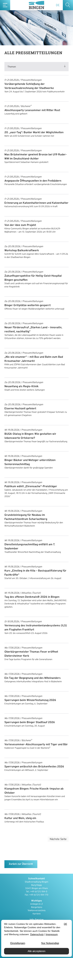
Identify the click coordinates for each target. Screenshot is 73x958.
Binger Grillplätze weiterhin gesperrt (27, 305)
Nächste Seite (58, 839)
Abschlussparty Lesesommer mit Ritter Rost (32, 110)
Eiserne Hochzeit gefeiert (20, 408)
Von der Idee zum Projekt (20, 225)
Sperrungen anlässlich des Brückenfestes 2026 (34, 766)
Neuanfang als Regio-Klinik (21, 386)
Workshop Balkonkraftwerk (21, 250)
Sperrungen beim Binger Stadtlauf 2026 (29, 722)
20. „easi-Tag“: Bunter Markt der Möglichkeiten (33, 132)
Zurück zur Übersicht (21, 864)
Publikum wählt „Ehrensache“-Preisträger (30, 486)
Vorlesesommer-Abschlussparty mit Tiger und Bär (36, 744)
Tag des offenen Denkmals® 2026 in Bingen (31, 597)
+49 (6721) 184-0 (38, 891)
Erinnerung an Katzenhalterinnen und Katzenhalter (36, 203)
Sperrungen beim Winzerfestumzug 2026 (30, 700)
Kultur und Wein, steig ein (20, 818)
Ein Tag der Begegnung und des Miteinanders (32, 678)
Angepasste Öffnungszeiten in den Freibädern (32, 181)
